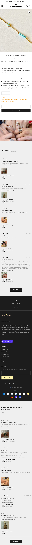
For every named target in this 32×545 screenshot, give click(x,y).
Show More (16, 289)
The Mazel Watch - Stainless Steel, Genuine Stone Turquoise (14, 457)
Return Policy (4, 349)
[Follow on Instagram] (6, 383)
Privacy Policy (4, 351)
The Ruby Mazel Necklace (8, 502)
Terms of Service (5, 356)
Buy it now (16, 110)
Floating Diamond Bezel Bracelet (10, 216)
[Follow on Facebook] (2, 383)
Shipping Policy (5, 354)
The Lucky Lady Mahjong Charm (10, 190)
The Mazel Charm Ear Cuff (9, 239)
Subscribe (7, 377)
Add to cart (16, 106)
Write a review (13, 151)
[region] (16, 302)
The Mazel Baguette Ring (9, 270)
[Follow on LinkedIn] (14, 383)
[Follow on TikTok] (10, 383)
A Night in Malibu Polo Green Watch (11, 166)
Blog (2, 361)
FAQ (2, 359)
